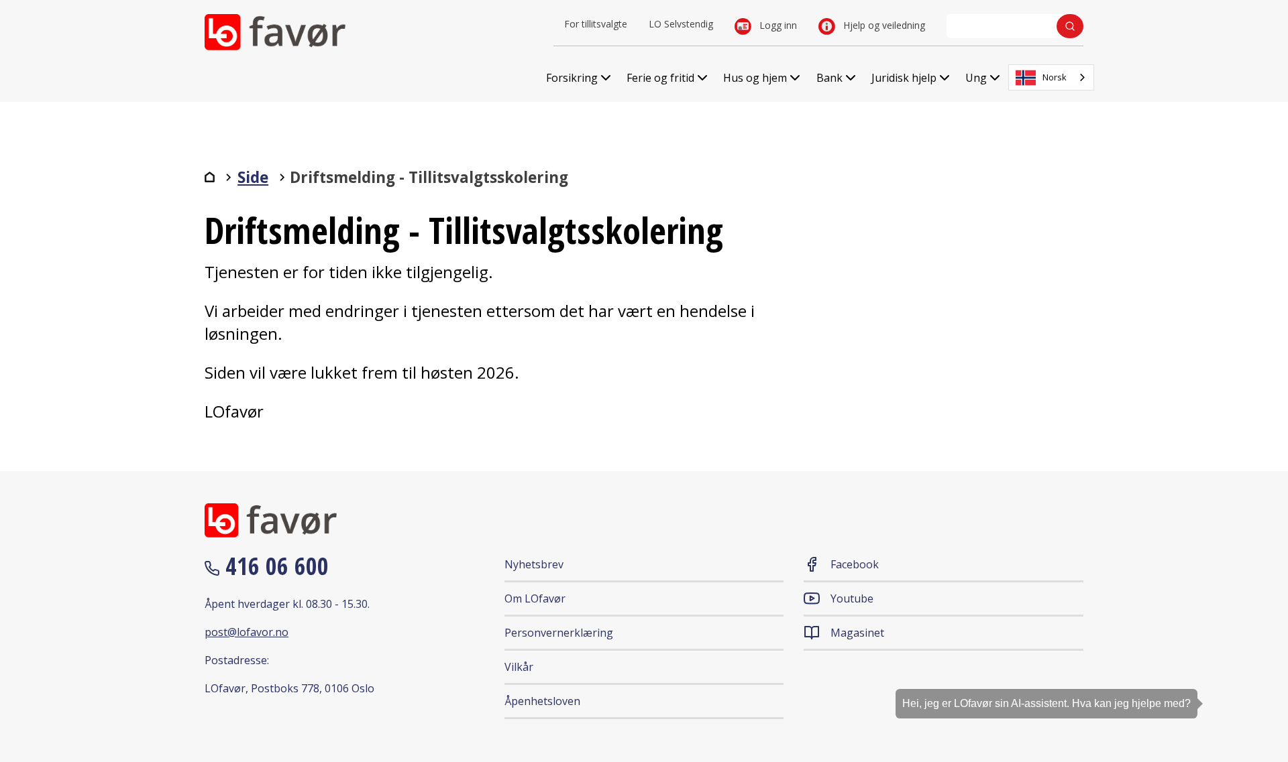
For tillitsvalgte (595, 23)
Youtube (851, 598)
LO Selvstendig (681, 23)
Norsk (1054, 77)
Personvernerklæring (558, 632)
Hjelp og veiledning (883, 25)
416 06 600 (274, 566)
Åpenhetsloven (542, 701)
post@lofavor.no (246, 632)
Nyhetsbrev (534, 564)
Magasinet (857, 632)
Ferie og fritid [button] (660, 77)
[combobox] (1051, 77)
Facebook (854, 564)
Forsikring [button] (572, 77)
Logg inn (777, 25)
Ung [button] (976, 77)
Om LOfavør (535, 598)
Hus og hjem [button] (755, 77)
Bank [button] (829, 77)
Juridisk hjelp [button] (903, 77)
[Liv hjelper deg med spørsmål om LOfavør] (1258, 712)
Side (252, 177)
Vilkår (518, 666)
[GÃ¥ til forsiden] (210, 177)
